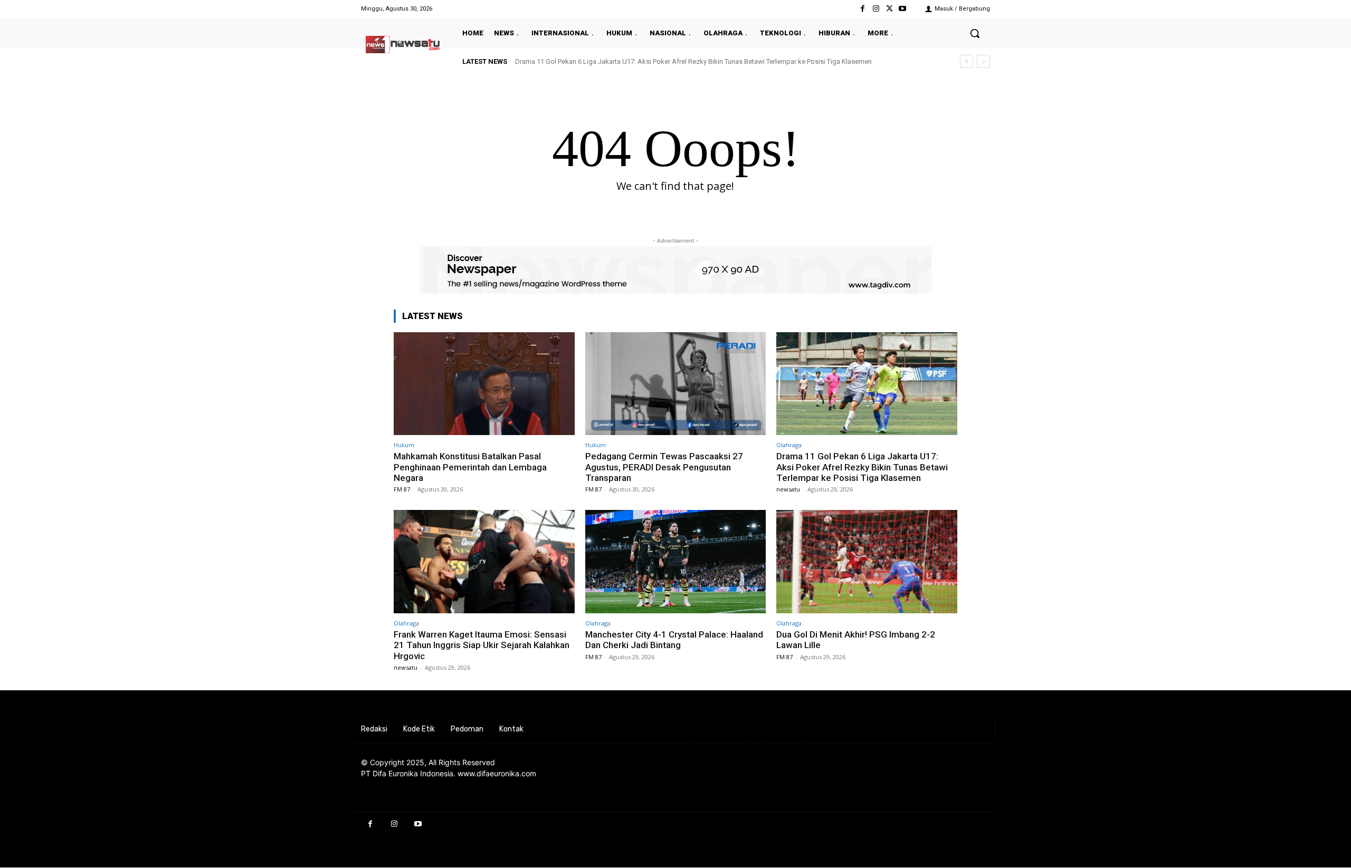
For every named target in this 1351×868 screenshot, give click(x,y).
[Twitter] (889, 8)
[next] (983, 61)
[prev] (966, 61)
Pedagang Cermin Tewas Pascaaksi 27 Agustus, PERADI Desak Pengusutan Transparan (665, 467)
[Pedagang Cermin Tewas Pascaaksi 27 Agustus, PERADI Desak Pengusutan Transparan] (675, 383)
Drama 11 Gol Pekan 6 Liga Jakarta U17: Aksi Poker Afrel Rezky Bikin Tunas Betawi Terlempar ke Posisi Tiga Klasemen (693, 61)
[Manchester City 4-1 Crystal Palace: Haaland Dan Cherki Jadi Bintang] (675, 561)
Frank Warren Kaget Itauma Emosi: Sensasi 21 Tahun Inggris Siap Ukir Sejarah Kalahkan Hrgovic (481, 645)
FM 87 (402, 489)
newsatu (788, 489)
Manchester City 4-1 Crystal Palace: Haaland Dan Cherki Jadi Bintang (674, 639)
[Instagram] (875, 8)
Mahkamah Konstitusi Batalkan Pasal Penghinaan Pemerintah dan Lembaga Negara (470, 467)
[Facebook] (862, 8)
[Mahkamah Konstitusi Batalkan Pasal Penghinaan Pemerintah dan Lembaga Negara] (484, 383)
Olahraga (789, 445)
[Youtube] (902, 8)
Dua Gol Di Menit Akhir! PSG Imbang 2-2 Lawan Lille (855, 639)
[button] (974, 33)
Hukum (404, 445)
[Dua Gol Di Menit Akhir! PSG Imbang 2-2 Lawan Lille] (866, 561)
